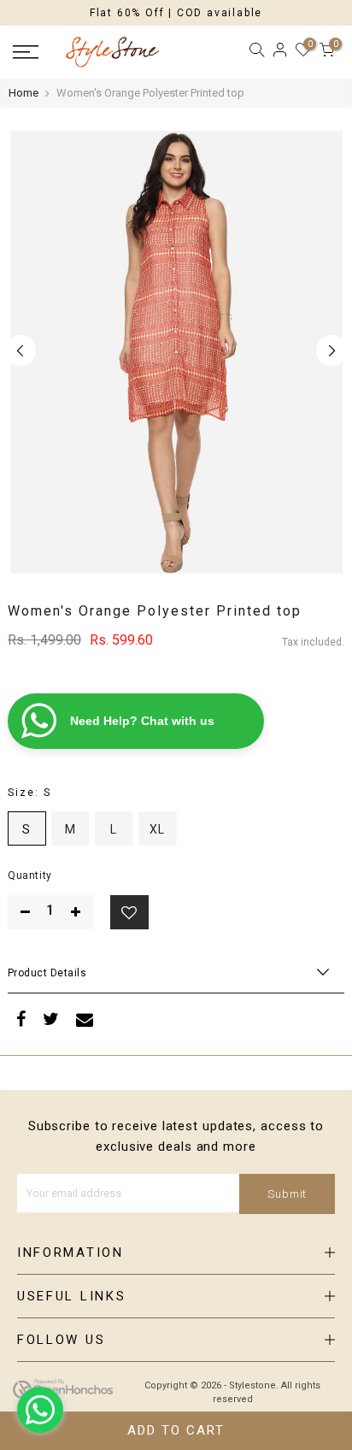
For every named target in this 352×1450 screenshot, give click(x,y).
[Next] (331, 350)
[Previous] (20, 350)
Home (23, 92)
